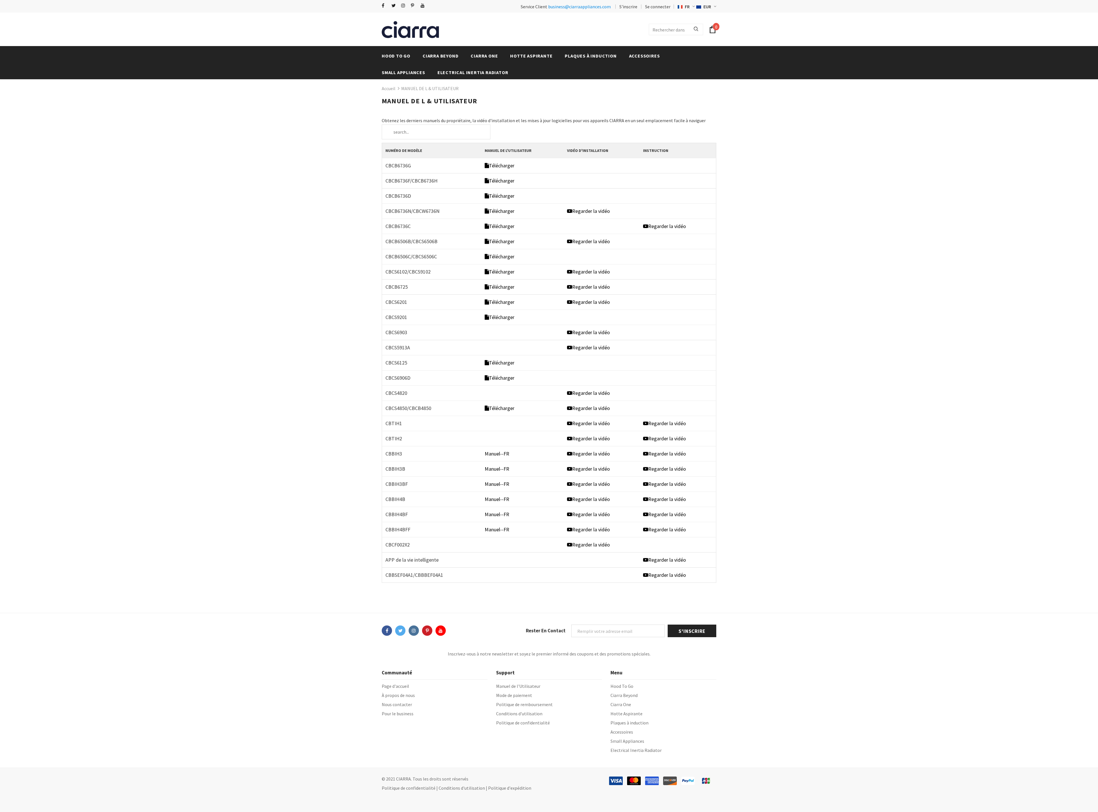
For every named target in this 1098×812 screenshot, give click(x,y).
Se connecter (658, 6)
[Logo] (410, 29)
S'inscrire (628, 6)
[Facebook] (385, 5)
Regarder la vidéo (591, 211)
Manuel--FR (497, 453)
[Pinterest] (414, 5)
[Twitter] (395, 5)
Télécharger (501, 165)
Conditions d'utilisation (462, 788)
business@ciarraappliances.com (579, 6)
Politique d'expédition (509, 788)
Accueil (388, 88)
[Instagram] (404, 5)
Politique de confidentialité (408, 788)
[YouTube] (424, 5)
